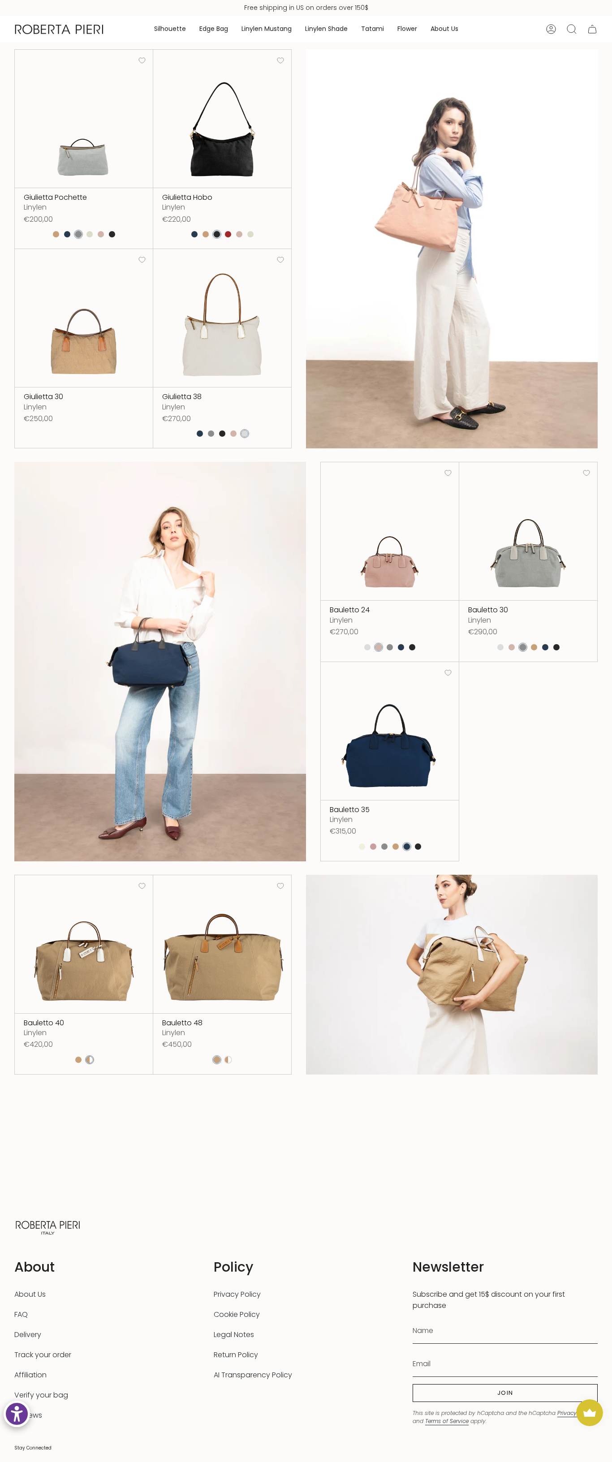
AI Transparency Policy (253, 1375)
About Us (30, 1294)
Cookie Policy (237, 1314)
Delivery (27, 1334)
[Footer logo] (48, 1226)
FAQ (21, 1314)
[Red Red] (228, 234)
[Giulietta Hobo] (222, 119)
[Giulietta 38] (222, 318)
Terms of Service (447, 1421)
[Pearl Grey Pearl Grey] (78, 234)
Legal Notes (234, 1334)
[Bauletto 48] (222, 944)
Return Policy (236, 1355)
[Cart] (592, 29)
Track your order (42, 1355)
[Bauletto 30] (528, 531)
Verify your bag (41, 1395)
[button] (170, 29)
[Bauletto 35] (390, 731)
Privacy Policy (237, 1294)
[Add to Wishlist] (142, 60)
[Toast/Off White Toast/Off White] (89, 1059)
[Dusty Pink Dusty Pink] (100, 234)
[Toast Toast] (56, 234)
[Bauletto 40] (84, 944)
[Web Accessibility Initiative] (17, 1414)
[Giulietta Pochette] (84, 119)
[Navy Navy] (67, 234)
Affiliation (30, 1375)
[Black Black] (112, 234)
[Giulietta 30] (84, 318)
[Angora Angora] (89, 234)
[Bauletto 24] (390, 531)
